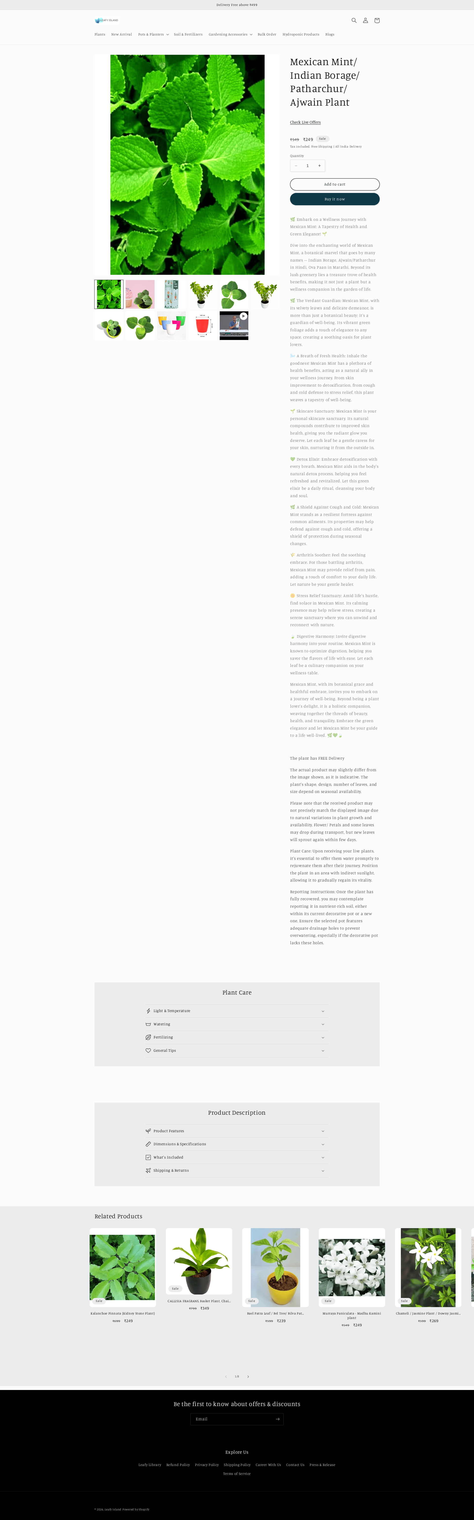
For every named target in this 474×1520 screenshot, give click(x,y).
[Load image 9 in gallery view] (171, 325)
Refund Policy (178, 1465)
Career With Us (268, 1465)
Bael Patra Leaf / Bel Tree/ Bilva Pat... (275, 1313)
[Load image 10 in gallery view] (202, 325)
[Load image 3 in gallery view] (171, 294)
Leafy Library (149, 1465)
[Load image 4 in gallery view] (202, 294)
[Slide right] (248, 1376)
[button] (153, 34)
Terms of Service (237, 1473)
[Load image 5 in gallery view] (234, 294)
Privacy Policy (207, 1465)
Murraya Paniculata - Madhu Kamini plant (352, 1315)
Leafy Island (113, 1509)
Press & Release (322, 1465)
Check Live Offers (305, 122)
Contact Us (295, 1465)
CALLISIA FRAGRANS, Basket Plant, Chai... (199, 1301)
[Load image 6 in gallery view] (265, 294)
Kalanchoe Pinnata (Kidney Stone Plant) (123, 1313)
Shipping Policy (237, 1465)
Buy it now (335, 199)
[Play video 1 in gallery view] (234, 325)
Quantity (297, 156)
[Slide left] (225, 1376)
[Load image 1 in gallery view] (109, 294)
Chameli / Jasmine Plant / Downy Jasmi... (428, 1313)
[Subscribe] (277, 1419)
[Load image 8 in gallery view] (140, 325)
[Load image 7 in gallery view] (109, 325)
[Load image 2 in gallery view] (140, 294)
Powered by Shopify (135, 1509)
